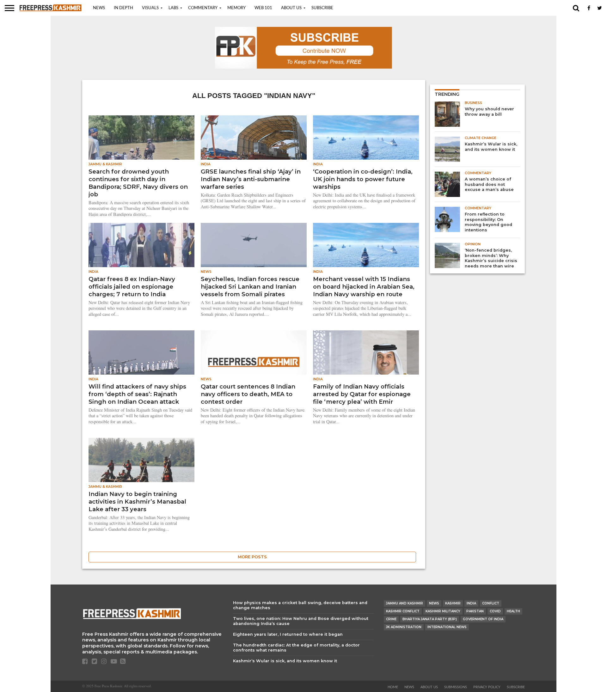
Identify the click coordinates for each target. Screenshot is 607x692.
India (471, 603)
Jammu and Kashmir (404, 603)
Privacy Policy (486, 687)
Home (393, 687)
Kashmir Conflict (403, 611)
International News (447, 627)
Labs (173, 8)
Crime (391, 619)
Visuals (150, 8)
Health (513, 611)
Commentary (203, 8)
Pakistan (475, 611)
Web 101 (263, 8)
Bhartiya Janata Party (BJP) (429, 619)
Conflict (490, 603)
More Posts (252, 556)
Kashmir (453, 603)
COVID (495, 611)
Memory (236, 8)
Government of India (483, 619)
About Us (291, 8)
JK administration (403, 627)
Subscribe (322, 8)
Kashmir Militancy (443, 611)
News (99, 8)
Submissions (455, 687)
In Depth (123, 8)
